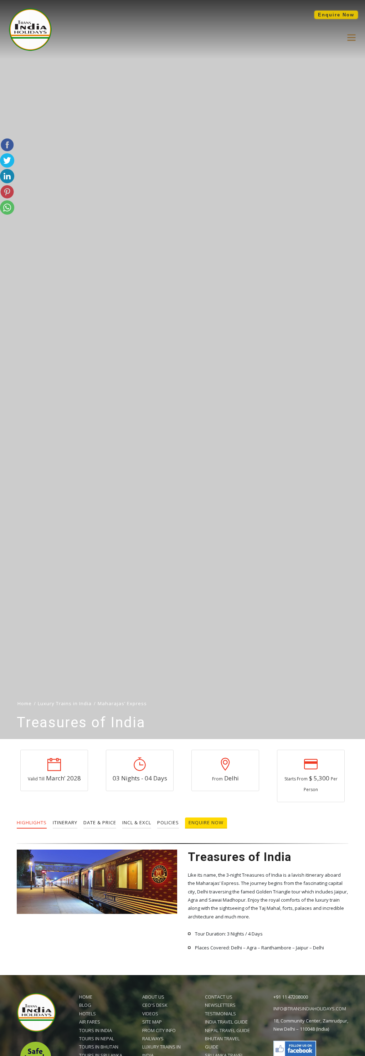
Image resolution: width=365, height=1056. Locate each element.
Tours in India (95, 1030)
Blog (85, 1005)
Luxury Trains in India (65, 703)
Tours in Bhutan (98, 1047)
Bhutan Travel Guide (222, 1042)
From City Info (159, 1030)
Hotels (87, 1013)
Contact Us (218, 997)
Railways (153, 1038)
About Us (153, 997)
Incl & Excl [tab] (136, 822)
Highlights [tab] (32, 822)
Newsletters (220, 1005)
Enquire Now (336, 14)
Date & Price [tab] (99, 822)
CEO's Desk (155, 1005)
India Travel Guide (226, 1022)
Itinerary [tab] (65, 822)
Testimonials (220, 1013)
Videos (150, 1013)
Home (85, 997)
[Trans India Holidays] (30, 49)
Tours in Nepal (96, 1038)
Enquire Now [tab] (206, 822)
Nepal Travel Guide (227, 1030)
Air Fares (89, 1022)
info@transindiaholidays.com (309, 1008)
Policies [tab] (168, 822)
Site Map (152, 1022)
